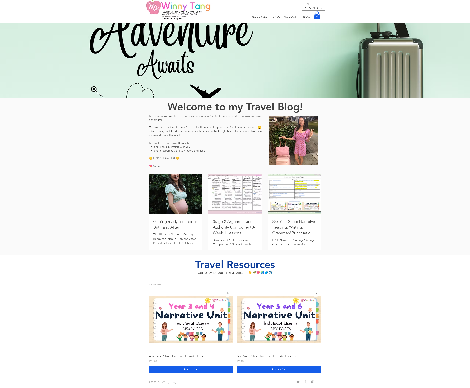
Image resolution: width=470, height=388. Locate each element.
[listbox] (313, 8)
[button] (313, 8)
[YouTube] (298, 382)
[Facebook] (305, 382)
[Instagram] (312, 382)
